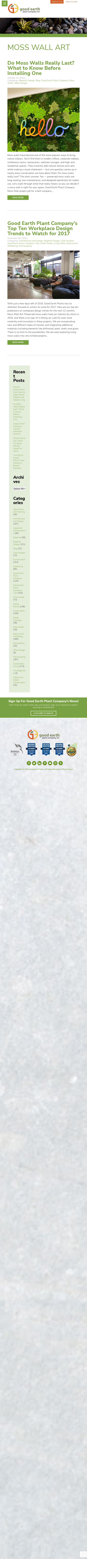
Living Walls (59, 243)
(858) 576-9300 (71, 2)
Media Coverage (17, 619)
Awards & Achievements (19, 531)
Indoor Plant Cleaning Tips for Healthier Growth (19, 428)
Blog (38, 80)
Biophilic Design (27, 80)
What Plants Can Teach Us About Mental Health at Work (19, 444)
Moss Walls (18, 627)
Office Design (20, 82)
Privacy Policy (67, 769)
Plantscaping (25, 245)
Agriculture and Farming (19, 510)
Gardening (18, 566)
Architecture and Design (31, 240)
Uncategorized (19, 672)
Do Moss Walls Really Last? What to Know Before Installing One (40, 68)
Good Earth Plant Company (54, 80)
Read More (18, 197)
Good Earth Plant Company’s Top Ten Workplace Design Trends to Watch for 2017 (42, 228)
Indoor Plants (16, 605)
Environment (19, 559)
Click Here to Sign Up (43, 713)
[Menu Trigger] (5, 3)
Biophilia (17, 537)
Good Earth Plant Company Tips (23, 243)
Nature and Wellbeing (18, 635)
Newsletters (19, 643)
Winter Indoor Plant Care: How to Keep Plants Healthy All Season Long (19, 393)
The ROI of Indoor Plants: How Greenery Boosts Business (19, 462)
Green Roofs (46, 243)
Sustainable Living (18, 665)
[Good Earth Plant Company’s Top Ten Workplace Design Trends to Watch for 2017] (43, 298)
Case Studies (67, 240)
